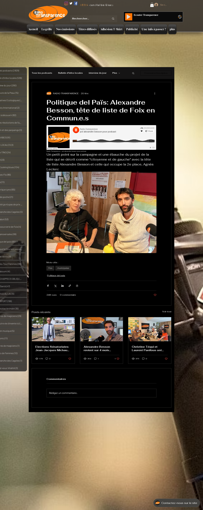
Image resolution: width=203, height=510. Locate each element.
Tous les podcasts (42, 73)
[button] (152, 5)
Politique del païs (56, 275)
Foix (50, 268)
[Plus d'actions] (154, 93)
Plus (114, 73)
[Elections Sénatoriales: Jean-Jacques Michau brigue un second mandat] (53, 329)
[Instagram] (66, 3)
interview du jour (97, 73)
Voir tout (166, 311)
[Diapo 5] (105, 13)
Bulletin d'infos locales (70, 73)
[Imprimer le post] (77, 285)
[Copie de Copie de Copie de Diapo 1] (101, 13)
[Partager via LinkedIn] (62, 285)
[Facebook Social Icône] (76, 3)
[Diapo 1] (90, 13)
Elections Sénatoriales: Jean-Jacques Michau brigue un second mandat (52, 348)
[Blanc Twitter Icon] (71, 3)
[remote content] (101, 138)
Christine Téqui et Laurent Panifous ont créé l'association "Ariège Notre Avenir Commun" (147, 348)
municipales (63, 268)
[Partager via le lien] (69, 285)
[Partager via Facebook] (48, 285)
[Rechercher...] (113, 18)
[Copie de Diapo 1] (94, 13)
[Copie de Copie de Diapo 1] (98, 13)
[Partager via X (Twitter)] (55, 285)
